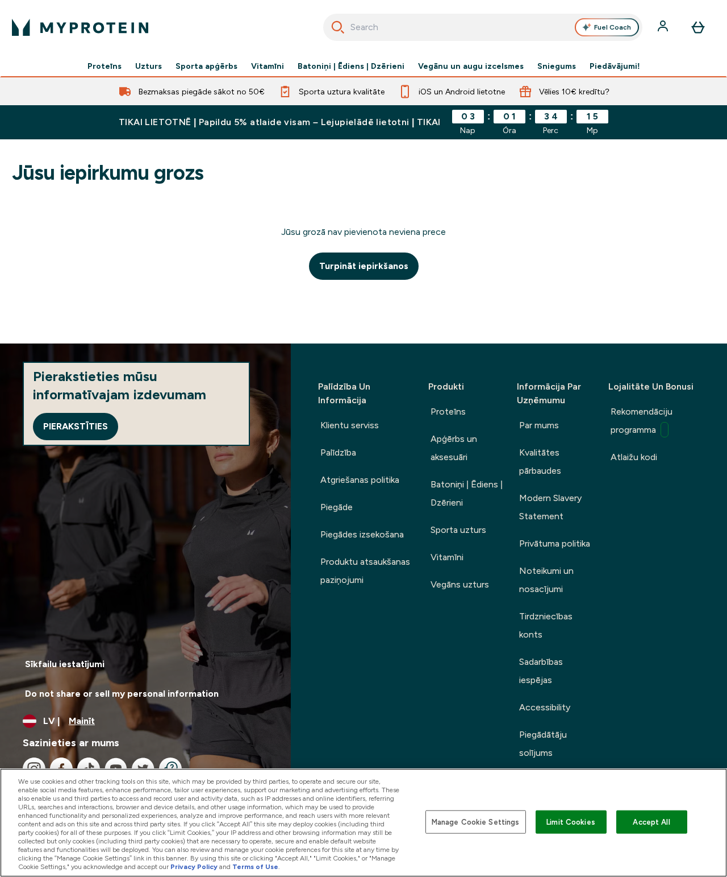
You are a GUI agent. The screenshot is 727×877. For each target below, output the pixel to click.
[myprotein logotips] (80, 27)
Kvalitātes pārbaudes (540, 461)
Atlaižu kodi (634, 457)
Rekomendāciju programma (641, 421)
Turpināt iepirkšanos (363, 266)
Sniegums (556, 66)
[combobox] (483, 27)
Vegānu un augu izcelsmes (471, 66)
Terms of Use (255, 867)
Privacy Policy (194, 867)
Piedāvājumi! (615, 66)
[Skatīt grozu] (698, 27)
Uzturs (148, 66)
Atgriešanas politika (359, 480)
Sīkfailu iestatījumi (65, 664)
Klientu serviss (349, 425)
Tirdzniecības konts (546, 625)
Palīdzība (338, 452)
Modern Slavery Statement (550, 507)
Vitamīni (267, 66)
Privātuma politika (554, 543)
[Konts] (664, 27)
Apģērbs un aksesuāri (454, 448)
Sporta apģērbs (206, 66)
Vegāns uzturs (460, 584)
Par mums (539, 425)
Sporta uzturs (458, 530)
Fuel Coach (612, 27)
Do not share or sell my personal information (122, 693)
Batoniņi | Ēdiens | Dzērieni (351, 66)
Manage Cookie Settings (476, 821)
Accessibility (544, 707)
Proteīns (104, 66)
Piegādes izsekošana (362, 534)
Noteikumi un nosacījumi (546, 580)
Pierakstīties (75, 426)
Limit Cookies (570, 821)
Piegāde (336, 507)
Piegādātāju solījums (543, 744)
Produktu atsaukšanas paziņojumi (365, 571)
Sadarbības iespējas (541, 671)
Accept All (651, 821)
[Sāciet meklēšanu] (338, 27)
